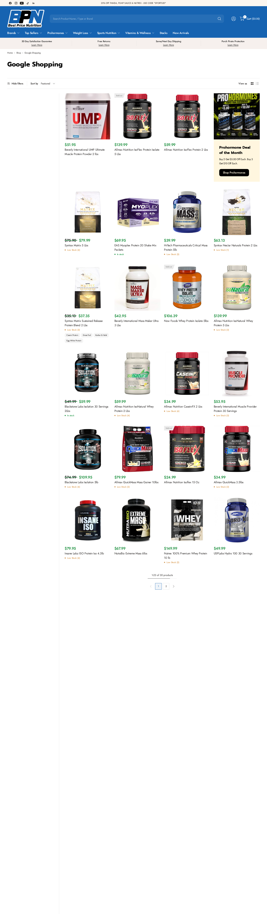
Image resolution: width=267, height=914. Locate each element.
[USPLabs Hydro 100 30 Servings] (237, 520)
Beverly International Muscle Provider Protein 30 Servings (235, 408)
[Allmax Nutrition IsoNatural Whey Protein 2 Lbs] (137, 373)
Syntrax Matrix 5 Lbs (76, 245)
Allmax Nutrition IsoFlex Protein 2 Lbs (186, 150)
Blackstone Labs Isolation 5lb (81, 482)
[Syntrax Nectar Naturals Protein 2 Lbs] (237, 212)
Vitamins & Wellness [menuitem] (138, 33)
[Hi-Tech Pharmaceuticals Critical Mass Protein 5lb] (187, 212)
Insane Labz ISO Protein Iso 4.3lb (84, 553)
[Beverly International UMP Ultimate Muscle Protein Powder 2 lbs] (88, 116)
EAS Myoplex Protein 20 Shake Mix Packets (135, 247)
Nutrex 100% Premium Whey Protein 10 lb (185, 555)
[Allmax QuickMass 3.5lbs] (237, 449)
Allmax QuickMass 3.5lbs (229, 482)
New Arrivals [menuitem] (181, 33)
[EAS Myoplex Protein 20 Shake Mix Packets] (137, 212)
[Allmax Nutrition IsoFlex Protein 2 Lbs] (187, 116)
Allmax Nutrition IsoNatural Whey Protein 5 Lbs (233, 323)
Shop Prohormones (234, 172)
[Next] (173, 586)
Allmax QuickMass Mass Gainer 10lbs (136, 482)
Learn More (36, 45)
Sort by (34, 83)
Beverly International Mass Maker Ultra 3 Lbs (136, 323)
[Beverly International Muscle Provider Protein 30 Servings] (237, 373)
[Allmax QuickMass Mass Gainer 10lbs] (137, 449)
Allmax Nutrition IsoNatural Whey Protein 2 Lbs (134, 408)
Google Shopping (33, 53)
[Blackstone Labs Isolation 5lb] (88, 449)
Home (10, 53)
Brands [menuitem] (11, 33)
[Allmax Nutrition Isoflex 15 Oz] (187, 449)
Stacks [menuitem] (163, 33)
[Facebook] (10, 3)
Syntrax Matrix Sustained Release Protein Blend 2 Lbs (84, 323)
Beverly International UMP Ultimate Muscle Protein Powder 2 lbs (85, 152)
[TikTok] (28, 3)
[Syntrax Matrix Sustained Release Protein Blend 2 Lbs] (88, 288)
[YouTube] (22, 3)
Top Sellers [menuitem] (31, 33)
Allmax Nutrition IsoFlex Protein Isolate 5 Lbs (136, 152)
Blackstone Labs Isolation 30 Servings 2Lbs (86, 408)
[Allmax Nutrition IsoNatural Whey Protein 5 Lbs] (237, 288)
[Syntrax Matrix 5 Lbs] (88, 212)
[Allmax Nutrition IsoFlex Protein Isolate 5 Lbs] (137, 116)
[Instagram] (16, 3)
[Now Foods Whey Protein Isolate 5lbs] (187, 288)
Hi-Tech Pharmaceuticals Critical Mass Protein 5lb (185, 247)
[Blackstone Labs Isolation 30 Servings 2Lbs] (88, 373)
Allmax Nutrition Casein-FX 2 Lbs (183, 406)
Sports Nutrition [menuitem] (106, 33)
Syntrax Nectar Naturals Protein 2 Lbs (235, 245)
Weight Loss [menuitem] (80, 33)
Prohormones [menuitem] (55, 33)
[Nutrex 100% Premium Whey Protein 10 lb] (187, 520)
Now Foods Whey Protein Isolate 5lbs (186, 321)
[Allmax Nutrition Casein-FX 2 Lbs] (187, 373)
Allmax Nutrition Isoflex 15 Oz (181, 482)
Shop (18, 53)
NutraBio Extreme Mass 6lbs (130, 553)
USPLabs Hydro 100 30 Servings (233, 553)
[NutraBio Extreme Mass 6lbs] (137, 520)
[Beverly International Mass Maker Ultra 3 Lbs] (137, 288)
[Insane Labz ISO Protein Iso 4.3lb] (88, 520)
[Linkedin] (33, 3)
